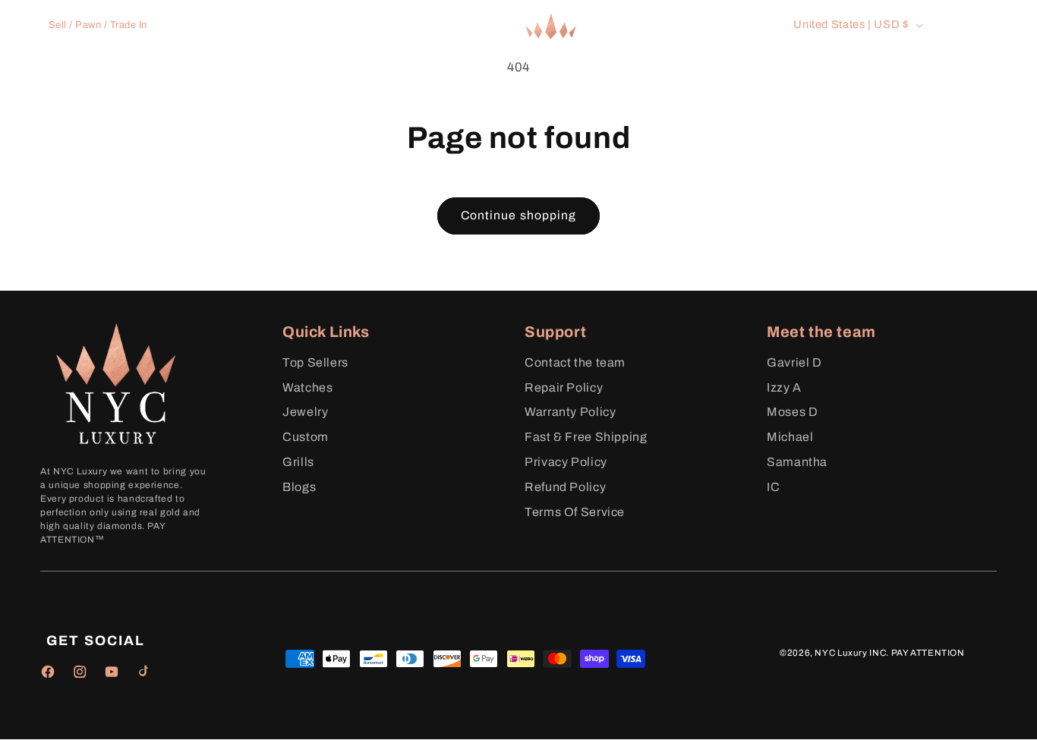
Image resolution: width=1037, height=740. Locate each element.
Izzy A (784, 387)
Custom (305, 436)
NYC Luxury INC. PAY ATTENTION (889, 652)
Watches (307, 387)
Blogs (299, 486)
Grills (298, 461)
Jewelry (305, 411)
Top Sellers (315, 362)
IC (773, 486)
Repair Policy (564, 387)
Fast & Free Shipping (586, 436)
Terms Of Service (575, 511)
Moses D (792, 411)
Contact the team (575, 362)
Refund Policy (565, 486)
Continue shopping (518, 215)
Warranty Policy (570, 411)
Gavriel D (794, 362)
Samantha (797, 461)
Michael (790, 436)
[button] (311, 76)
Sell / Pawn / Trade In (98, 25)
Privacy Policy (566, 461)
